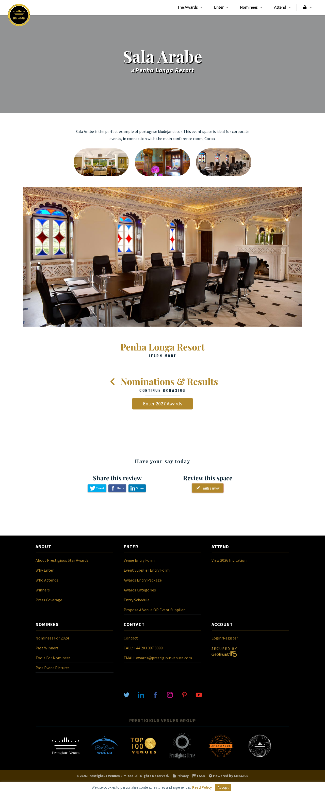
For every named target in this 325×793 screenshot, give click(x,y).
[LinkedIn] (141, 694)
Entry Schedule (137, 599)
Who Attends (47, 580)
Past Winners (47, 647)
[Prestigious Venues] (65, 758)
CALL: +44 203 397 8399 (143, 647)
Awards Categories (140, 589)
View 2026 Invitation (229, 560)
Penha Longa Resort (162, 349)
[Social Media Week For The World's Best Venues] (260, 758)
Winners (43, 589)
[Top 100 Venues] (143, 758)
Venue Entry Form (139, 560)
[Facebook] (155, 694)
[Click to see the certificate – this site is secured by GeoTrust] (224, 658)
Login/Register (225, 637)
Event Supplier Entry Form (147, 570)
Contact (131, 637)
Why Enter (45, 570)
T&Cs (200, 775)
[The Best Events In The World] (104, 758)
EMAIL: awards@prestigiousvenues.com (158, 657)
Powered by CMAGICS (230, 775)
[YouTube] (199, 694)
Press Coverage (49, 599)
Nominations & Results (168, 384)
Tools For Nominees (53, 657)
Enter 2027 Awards (162, 404)
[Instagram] (170, 694)
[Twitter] (126, 694)
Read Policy (202, 787)
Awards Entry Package (143, 580)
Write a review (210, 488)
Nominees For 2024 (52, 637)
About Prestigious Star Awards (62, 560)
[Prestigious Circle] (182, 758)
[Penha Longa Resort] (162, 257)
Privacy (182, 775)
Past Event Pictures (53, 667)
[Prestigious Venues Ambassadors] (221, 758)
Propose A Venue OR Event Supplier (154, 609)
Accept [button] (223, 787)
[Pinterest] (184, 694)
